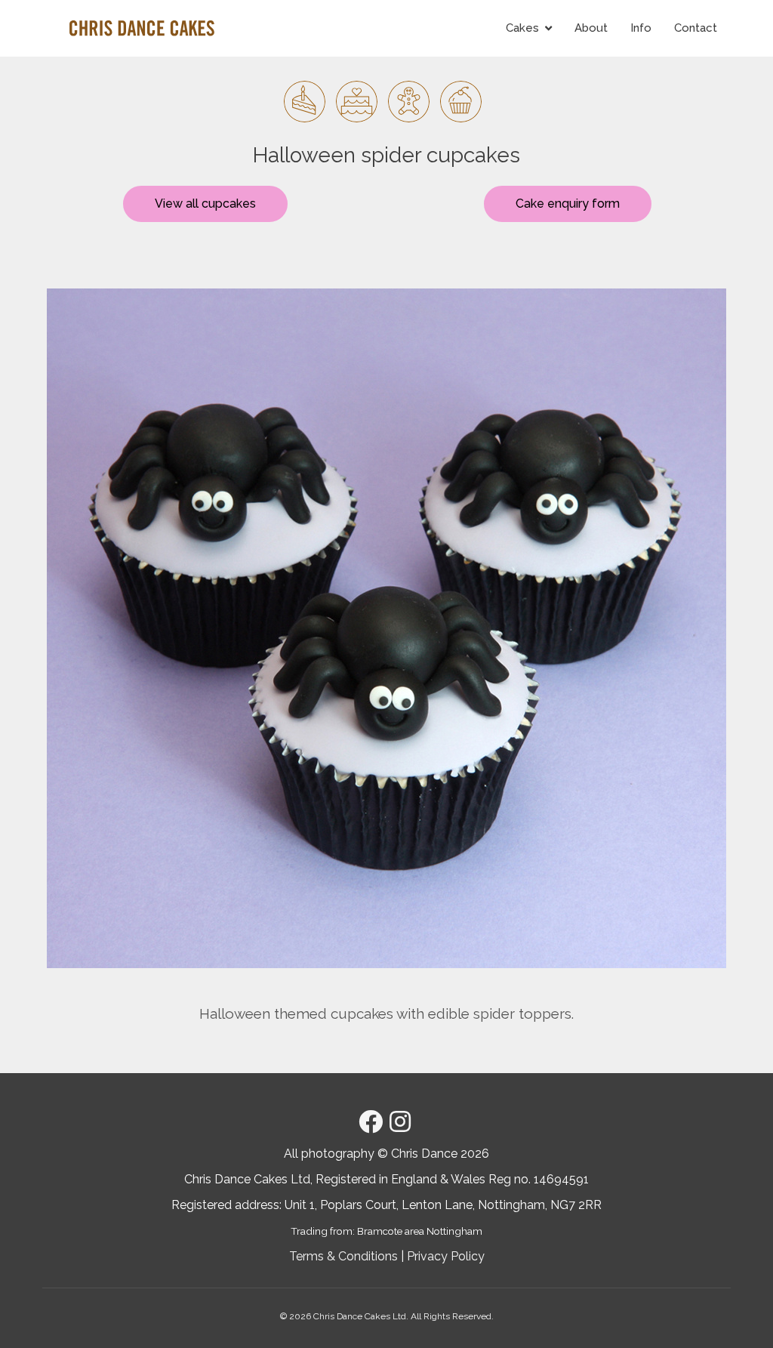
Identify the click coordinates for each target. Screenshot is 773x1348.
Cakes (522, 28)
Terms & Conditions (343, 1256)
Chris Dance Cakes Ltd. (360, 1316)
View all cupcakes (205, 203)
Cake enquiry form (568, 203)
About (591, 28)
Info (640, 28)
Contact (695, 28)
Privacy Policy (446, 1256)
